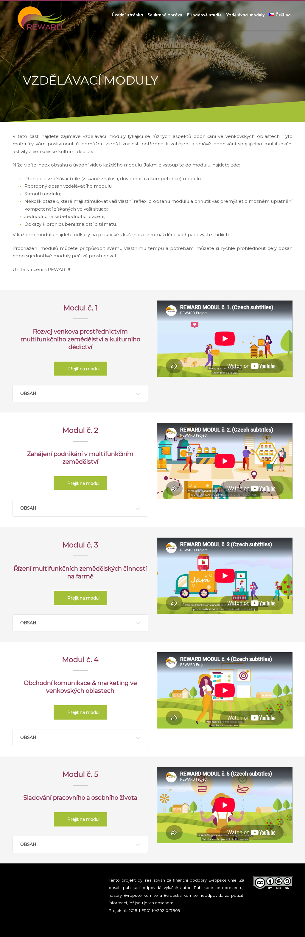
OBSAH (28, 393)
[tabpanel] (152, 61)
